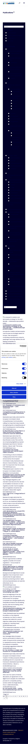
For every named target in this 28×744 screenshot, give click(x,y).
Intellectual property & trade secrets (15, 240)
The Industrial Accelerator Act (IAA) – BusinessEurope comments (13, 632)
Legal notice (11, 732)
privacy (4, 357)
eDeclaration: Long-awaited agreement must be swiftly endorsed (12, 671)
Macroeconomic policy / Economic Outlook (16, 68)
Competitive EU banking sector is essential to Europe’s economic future (14, 413)
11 (25, 696)
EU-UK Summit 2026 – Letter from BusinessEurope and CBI (12, 689)
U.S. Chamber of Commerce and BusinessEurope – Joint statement (14, 406)
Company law (14, 214)
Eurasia (15, 106)
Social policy (11, 246)
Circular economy (15, 190)
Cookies (5, 734)
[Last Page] (6, 698)
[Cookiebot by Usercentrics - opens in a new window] (20, 346)
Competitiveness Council (14, 291)
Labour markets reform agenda (15, 251)
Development (14, 116)
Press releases (11, 33)
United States (17, 109)
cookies (10, 357)
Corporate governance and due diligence (17, 227)
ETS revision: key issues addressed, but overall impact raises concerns (13, 451)
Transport (13, 168)
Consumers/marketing (17, 222)
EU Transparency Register (15, 296)
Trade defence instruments (15, 138)
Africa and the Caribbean (15, 97)
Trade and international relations (13, 86)
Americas (15, 101)
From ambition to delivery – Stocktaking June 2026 (12, 591)
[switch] (24, 368)
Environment (14, 193)
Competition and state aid (16, 219)
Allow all (14, 388)
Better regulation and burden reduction (14, 176)
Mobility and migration (16, 255)
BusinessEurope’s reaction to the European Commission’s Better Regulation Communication (14, 476)
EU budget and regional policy (15, 59)
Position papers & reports (15, 35)
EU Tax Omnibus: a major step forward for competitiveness (13, 650)
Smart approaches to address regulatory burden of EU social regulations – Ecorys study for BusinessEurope (13, 568)
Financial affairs (14, 53)
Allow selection (14, 392)
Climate (12, 185)
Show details (19, 383)
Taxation (12, 78)
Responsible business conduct (15, 204)
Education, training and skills (17, 286)
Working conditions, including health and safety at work (16, 274)
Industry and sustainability (15, 180)
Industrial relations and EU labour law (16, 267)
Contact (11, 734)
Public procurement (16, 163)
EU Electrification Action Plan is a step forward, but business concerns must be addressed (14, 432)
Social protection (15, 279)
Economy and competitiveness (15, 51)
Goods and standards (16, 166)
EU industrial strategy (13, 299)
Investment (13, 62)
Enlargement (14, 121)
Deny (14, 396)
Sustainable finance (16, 195)
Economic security (15, 119)
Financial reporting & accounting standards (15, 234)
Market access (17, 133)
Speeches (10, 41)
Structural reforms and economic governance (15, 75)
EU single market (12, 155)
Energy (12, 187)
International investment (15, 148)
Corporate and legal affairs (15, 212)
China (14, 103)
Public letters (11, 38)
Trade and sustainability (17, 198)
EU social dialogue (15, 282)
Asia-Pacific (16, 91)
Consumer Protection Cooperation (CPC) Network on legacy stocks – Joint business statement (13, 537)
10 (23, 696)
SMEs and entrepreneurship (15, 209)
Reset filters (7, 310)
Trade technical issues (16, 131)
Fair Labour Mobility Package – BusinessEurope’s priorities (13, 544)
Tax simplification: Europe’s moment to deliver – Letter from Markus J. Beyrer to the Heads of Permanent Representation (14, 522)
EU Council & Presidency (14, 294)
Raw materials (17, 142)
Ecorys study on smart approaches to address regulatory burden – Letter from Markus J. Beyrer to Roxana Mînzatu (13, 551)
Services (12, 160)
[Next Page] (4, 698)
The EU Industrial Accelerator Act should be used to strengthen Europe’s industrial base (14, 609)
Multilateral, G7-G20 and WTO (16, 127)
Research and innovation (17, 182)
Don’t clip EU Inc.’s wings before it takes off (14, 494)
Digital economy (15, 158)
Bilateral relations (15, 89)
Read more (12, 343)
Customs (12, 113)
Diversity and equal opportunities (14, 260)
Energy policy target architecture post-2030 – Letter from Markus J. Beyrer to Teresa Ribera (14, 530)
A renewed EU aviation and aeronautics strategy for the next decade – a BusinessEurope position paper (14, 327)
